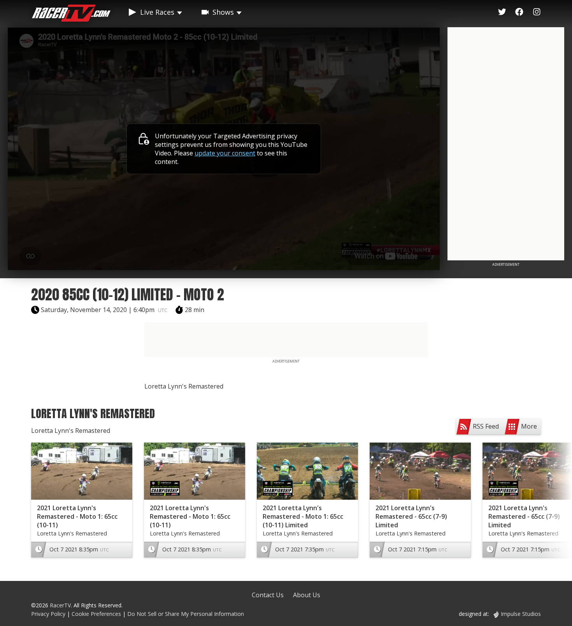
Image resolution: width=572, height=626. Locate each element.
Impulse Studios (521, 613)
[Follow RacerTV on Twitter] (502, 12)
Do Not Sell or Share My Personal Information (185, 613)
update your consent (225, 153)
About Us (306, 595)
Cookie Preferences (97, 613)
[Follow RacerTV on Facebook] (519, 12)
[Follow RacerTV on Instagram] (537, 12)
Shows (223, 12)
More (529, 426)
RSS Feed (486, 426)
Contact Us (268, 595)
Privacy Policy (48, 613)
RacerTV (60, 605)
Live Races (157, 12)
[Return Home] (71, 14)
